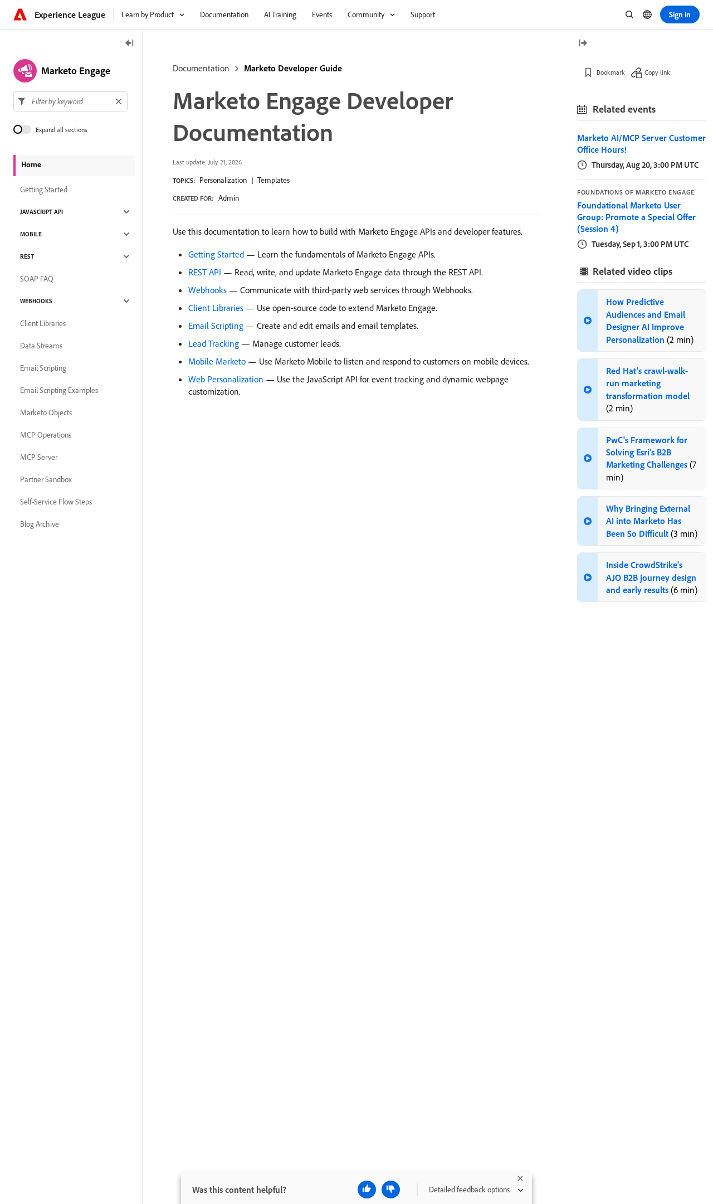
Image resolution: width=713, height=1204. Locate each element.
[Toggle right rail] (582, 43)
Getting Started (216, 254)
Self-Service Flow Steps (56, 502)
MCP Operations (45, 435)
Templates (273, 180)
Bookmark (611, 72)
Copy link (657, 72)
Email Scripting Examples (59, 390)
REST (27, 256)
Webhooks (207, 289)
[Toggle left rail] (130, 43)
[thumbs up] (367, 1189)
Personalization (223, 180)
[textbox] (70, 101)
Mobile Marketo (217, 361)
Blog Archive (39, 524)
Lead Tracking (213, 343)
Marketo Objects (46, 412)
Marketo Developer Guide (293, 68)
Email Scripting (215, 325)
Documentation (201, 68)
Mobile (31, 234)
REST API (204, 272)
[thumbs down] (391, 1189)
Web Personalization (225, 379)
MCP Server (38, 457)
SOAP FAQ (36, 279)
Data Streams (41, 346)
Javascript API (41, 212)
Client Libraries (215, 307)
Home (31, 164)
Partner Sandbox (46, 479)
